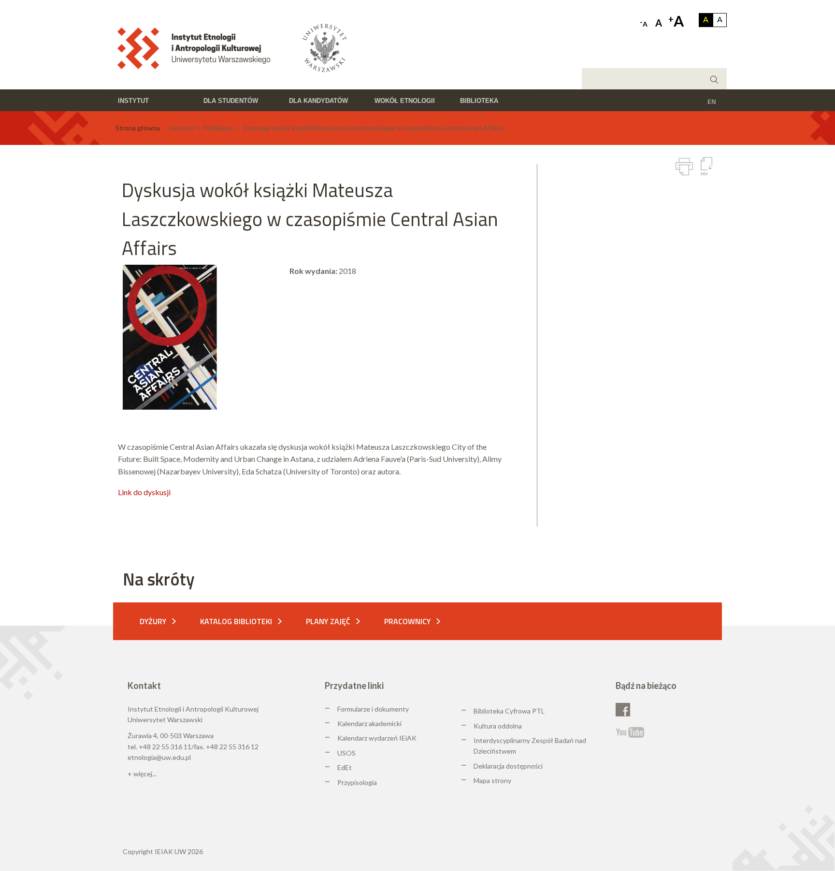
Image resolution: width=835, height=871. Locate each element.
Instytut (133, 100)
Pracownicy (407, 621)
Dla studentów (230, 100)
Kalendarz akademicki (369, 723)
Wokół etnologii (404, 100)
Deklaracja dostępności (508, 766)
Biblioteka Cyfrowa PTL (509, 711)
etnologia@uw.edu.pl (159, 757)
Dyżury (153, 621)
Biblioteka (479, 100)
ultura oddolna (500, 726)
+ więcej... (142, 774)
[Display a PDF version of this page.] (706, 166)
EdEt (344, 767)
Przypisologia (357, 782)
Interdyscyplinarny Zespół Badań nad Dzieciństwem (530, 745)
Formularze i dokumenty (373, 709)
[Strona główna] (197, 47)
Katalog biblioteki (236, 621)
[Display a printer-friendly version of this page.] (684, 166)
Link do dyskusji (144, 492)
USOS (346, 753)
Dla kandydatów (318, 100)
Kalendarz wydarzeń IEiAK (377, 738)
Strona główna (137, 128)
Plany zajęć (328, 621)
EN (711, 101)
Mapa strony (492, 780)
